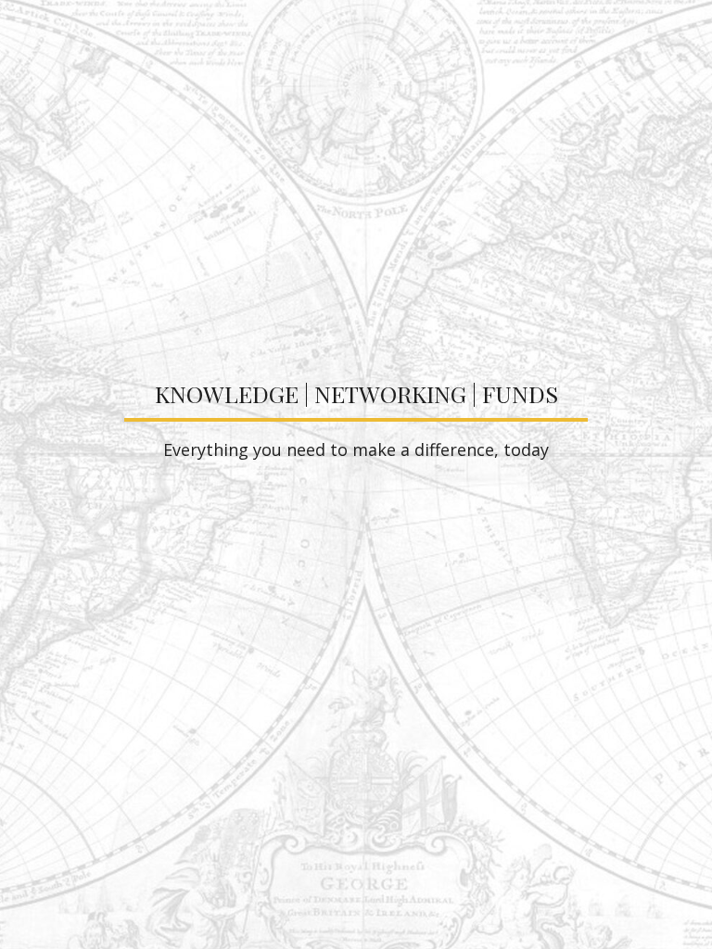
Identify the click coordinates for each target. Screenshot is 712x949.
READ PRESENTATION (356, 572)
